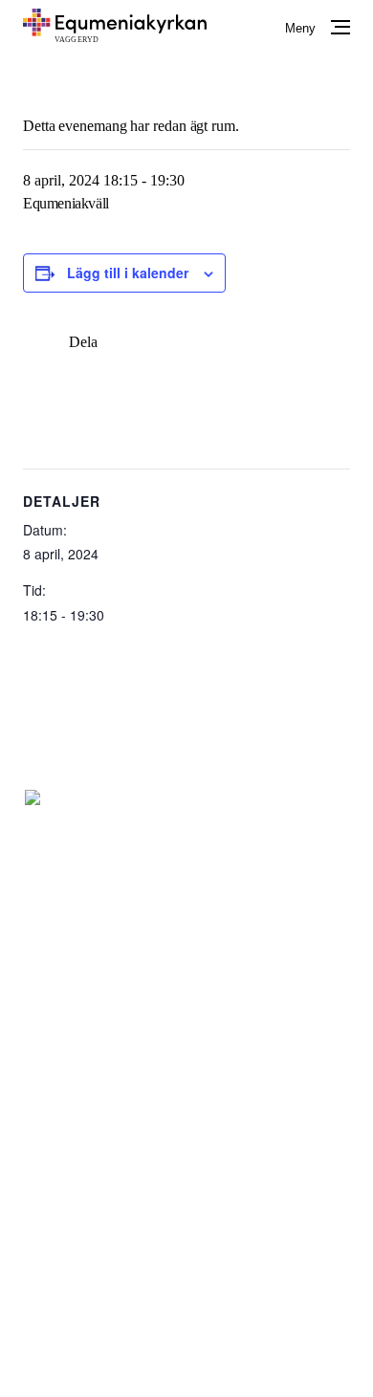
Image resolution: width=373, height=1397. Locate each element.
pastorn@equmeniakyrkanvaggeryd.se (232, 908)
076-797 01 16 (161, 885)
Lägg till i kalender (127, 272)
